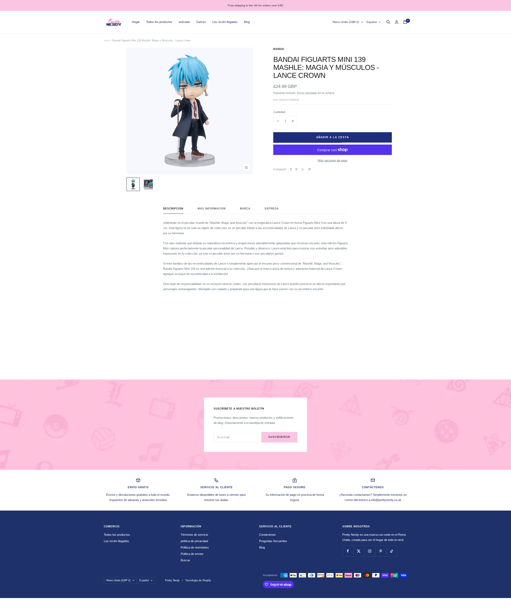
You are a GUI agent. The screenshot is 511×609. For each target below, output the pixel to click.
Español (371, 22)
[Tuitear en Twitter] (302, 169)
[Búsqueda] (388, 22)
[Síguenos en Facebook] (347, 551)
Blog (247, 22)
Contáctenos (267, 534)
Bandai (278, 49)
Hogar (136, 22)
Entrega (272, 208)
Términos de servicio (194, 534)
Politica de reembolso (195, 547)
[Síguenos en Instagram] (369, 551)
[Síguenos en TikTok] (391, 551)
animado (184, 22)
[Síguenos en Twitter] (358, 551)
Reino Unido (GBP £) (346, 22)
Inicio (107, 40)
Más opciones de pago (332, 160)
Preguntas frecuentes (273, 541)
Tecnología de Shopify (198, 580)
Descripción (173, 208)
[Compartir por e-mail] (309, 169)
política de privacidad (194, 541)
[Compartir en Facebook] (291, 169)
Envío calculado (307, 92)
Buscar (185, 560)
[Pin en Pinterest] (296, 169)
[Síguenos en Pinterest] (380, 551)
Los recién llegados (225, 22)
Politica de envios (192, 553)
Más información (212, 208)
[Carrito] (405, 22)
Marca (245, 208)
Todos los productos (159, 22)
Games (201, 22)
